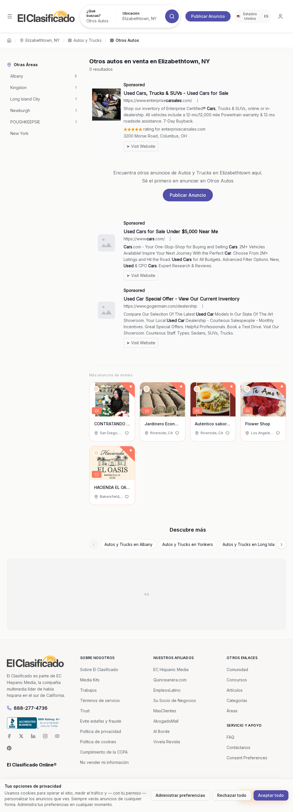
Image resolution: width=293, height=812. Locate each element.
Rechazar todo (231, 795)
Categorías (237, 700)
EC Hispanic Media (171, 669)
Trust (85, 710)
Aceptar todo (271, 795)
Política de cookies (98, 741)
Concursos (237, 679)
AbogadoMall (166, 721)
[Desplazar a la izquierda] (93, 544)
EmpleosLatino (167, 690)
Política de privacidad (100, 731)
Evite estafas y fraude (100, 721)
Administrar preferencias (180, 795)
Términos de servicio (100, 700)
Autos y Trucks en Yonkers (187, 544)
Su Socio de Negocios (174, 700)
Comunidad (237, 669)
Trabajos (88, 690)
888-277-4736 (30, 708)
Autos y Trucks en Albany (128, 544)
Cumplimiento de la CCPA (104, 752)
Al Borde (161, 731)
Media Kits (90, 679)
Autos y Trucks (88, 40)
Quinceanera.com (170, 679)
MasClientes (164, 710)
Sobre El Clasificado (99, 669)
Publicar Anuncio (208, 16)
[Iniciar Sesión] (280, 16)
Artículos (235, 690)
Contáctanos (238, 747)
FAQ (230, 737)
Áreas (232, 710)
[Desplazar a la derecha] (281, 544)
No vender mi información (104, 762)
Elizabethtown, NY (42, 40)
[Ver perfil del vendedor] (96, 389)
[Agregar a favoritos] (126, 433)
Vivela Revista (166, 741)
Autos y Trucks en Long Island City (255, 544)
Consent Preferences (247, 757)
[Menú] (9, 16)
